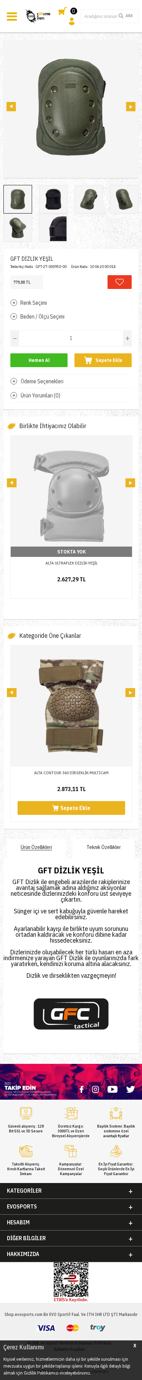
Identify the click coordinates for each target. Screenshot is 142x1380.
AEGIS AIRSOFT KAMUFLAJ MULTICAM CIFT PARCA (71, 563)
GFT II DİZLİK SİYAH (71, 772)
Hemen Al (39, 360)
